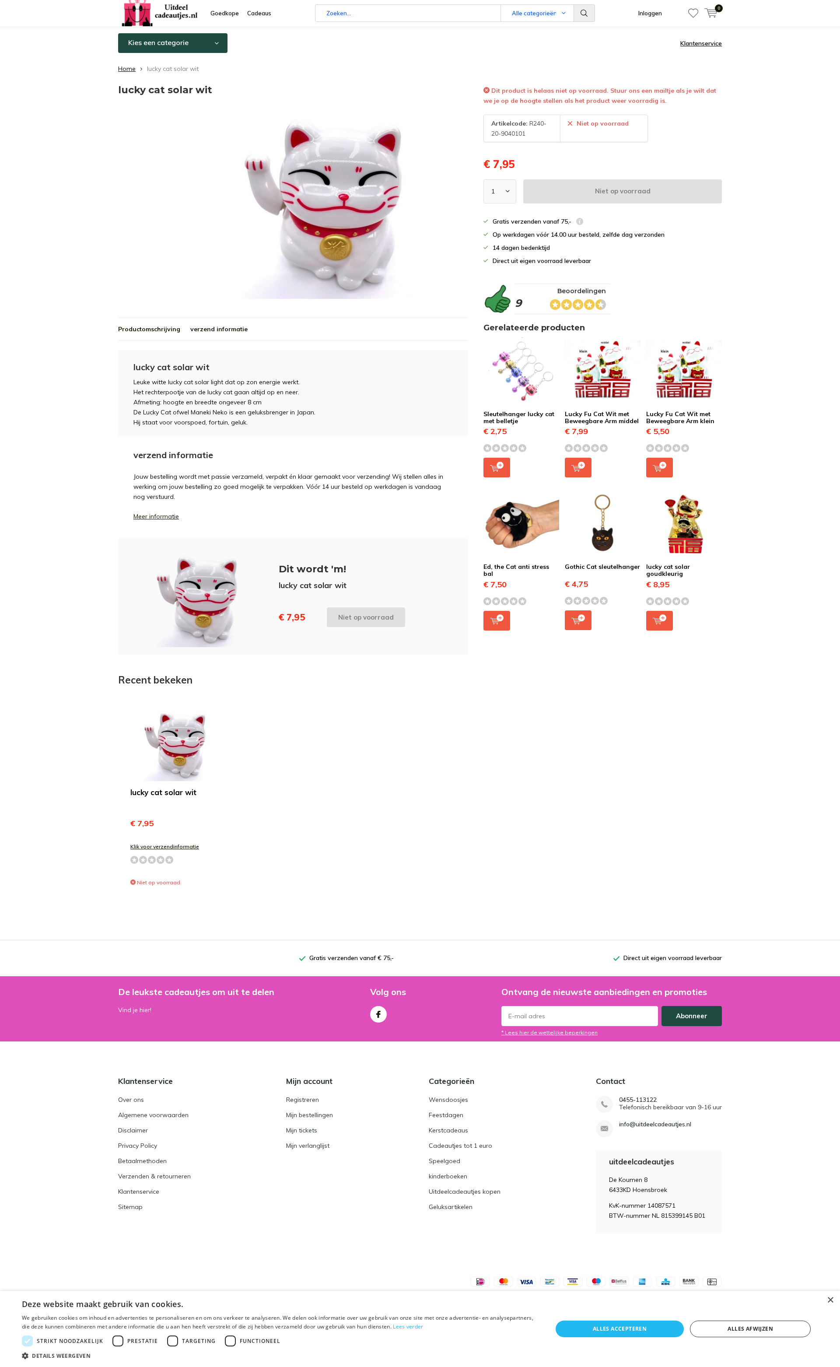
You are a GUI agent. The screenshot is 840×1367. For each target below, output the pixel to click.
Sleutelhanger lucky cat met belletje (518, 417)
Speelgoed (444, 1161)
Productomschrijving (149, 329)
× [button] (830, 1300)
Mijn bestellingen (309, 1115)
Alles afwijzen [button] (750, 1328)
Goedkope (224, 13)
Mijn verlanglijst (307, 1146)
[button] (279, 1355)
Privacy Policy (137, 1146)
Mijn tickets (301, 1130)
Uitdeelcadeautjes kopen (464, 1191)
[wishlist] (693, 13)
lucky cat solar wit (163, 792)
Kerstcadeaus (448, 1130)
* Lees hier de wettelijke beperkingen (549, 1032)
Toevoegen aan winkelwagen (496, 467)
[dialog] (420, 1329)
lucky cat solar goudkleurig (668, 570)
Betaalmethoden (142, 1161)
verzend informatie (219, 329)
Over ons (131, 1100)
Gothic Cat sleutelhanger (602, 567)
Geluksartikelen (450, 1207)
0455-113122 (638, 1100)
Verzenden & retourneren (154, 1176)
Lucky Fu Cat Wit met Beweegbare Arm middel (602, 417)
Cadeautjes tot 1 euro (460, 1146)
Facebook (378, 1014)
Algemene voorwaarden (153, 1115)
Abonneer (691, 1016)
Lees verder (408, 1326)
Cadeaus (259, 13)
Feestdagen (446, 1115)
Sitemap (130, 1207)
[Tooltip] (579, 222)
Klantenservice (701, 43)
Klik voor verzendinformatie (164, 846)
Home (127, 69)
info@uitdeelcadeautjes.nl (655, 1124)
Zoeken (584, 13)
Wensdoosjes (448, 1100)
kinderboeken (448, 1176)
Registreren (302, 1100)
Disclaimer (133, 1130)
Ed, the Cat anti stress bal (516, 570)
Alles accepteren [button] (620, 1328)
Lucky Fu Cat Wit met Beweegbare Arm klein (680, 417)
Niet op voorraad (623, 191)
